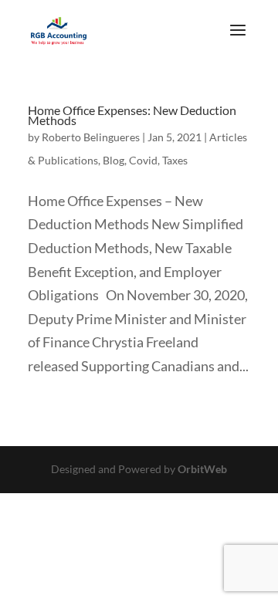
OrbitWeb (202, 468)
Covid (143, 160)
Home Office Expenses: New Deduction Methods (132, 115)
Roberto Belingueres (91, 137)
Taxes (175, 160)
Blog (113, 160)
